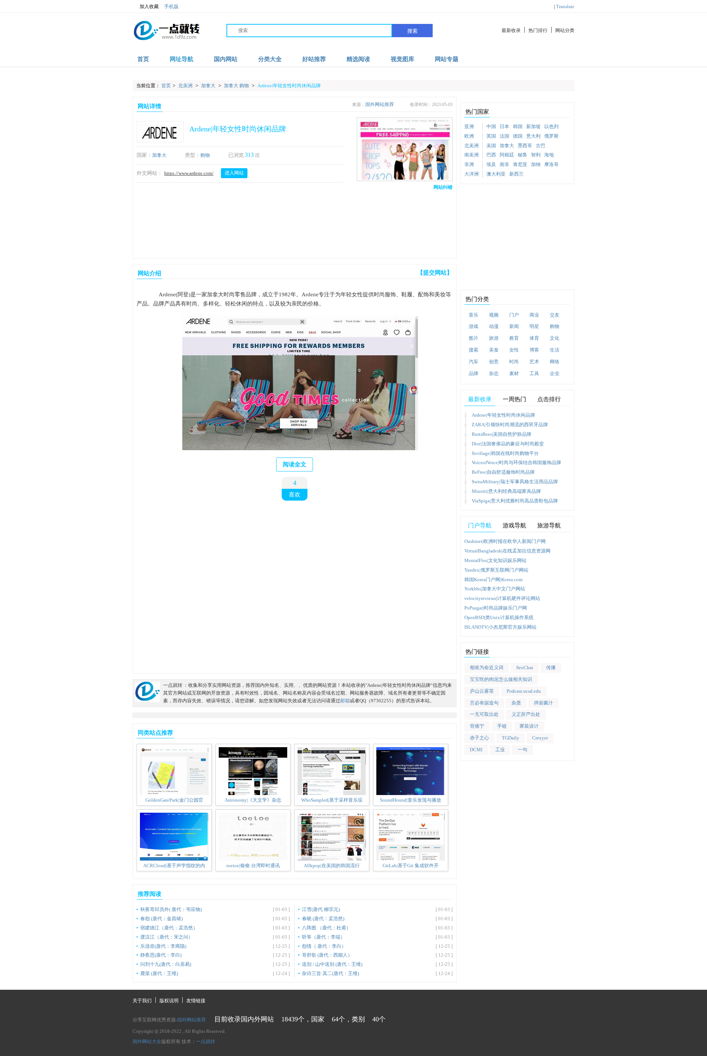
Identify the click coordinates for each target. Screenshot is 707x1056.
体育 (534, 338)
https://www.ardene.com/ (189, 173)
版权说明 (169, 1000)
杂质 (516, 703)
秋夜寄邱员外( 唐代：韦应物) (171, 909)
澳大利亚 (496, 174)
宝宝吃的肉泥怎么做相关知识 (501, 679)
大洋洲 (471, 174)
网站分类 (564, 30)
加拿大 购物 (237, 85)
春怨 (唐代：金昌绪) (161, 918)
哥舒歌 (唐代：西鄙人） (327, 955)
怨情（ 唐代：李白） (324, 946)
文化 (554, 338)
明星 (534, 326)
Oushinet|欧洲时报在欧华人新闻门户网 (505, 541)
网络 (554, 361)
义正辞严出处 (525, 714)
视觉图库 (402, 59)
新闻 (514, 326)
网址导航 (181, 59)
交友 (554, 315)
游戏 (473, 326)
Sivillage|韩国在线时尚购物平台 (505, 453)
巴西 (491, 155)
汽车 (473, 361)
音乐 (473, 315)
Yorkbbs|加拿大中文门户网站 (494, 588)
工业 (500, 749)
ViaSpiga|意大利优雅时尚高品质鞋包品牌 (515, 501)
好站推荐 (314, 59)
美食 (494, 350)
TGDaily (510, 738)
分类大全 (270, 59)
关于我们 (142, 1000)
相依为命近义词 (486, 667)
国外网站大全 (147, 1041)
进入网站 (234, 173)
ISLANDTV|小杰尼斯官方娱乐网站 (500, 627)
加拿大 (209, 85)
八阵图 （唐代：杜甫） (326, 927)
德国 (518, 136)
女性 (514, 350)
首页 (143, 59)
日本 (504, 126)
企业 (554, 373)
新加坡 (533, 126)
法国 (504, 136)
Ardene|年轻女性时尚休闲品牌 (289, 85)
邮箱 (345, 700)
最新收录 (511, 30)
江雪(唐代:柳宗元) (321, 909)
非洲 (469, 164)
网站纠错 (443, 187)
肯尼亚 (520, 164)
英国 (491, 136)
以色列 (551, 126)
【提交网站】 (435, 272)
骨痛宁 (477, 726)
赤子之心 (479, 738)
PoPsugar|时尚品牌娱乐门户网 (495, 608)
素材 (514, 373)
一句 (522, 749)
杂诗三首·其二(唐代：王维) (330, 973)
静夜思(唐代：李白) (161, 955)
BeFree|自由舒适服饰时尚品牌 (503, 472)
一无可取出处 (484, 714)
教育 (514, 338)
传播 (551, 667)
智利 (536, 155)
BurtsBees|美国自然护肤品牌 (501, 434)
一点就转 (205, 1041)
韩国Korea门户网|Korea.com (493, 579)
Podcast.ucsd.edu (524, 691)
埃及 (491, 164)
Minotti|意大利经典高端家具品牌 (506, 491)
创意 (494, 361)
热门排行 (538, 30)
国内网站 (226, 59)
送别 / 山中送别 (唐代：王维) (332, 964)
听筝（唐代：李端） (323, 937)
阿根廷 (507, 155)
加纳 (536, 164)
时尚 (514, 361)
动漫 (494, 326)
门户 (514, 315)
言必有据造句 (484, 703)
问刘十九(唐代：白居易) (165, 964)
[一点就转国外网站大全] (168, 30)
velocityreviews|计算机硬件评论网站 (502, 598)
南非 (504, 164)
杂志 (494, 373)
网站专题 (446, 59)
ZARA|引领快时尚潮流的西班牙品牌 (510, 424)
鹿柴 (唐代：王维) (159, 973)
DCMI (476, 749)
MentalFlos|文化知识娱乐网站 (495, 560)
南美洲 (471, 155)
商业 (534, 315)
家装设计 (529, 726)
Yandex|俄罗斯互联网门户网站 (496, 570)
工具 (534, 373)
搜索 (412, 31)
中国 (491, 126)
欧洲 (469, 136)
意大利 (533, 136)
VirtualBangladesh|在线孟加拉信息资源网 (507, 551)
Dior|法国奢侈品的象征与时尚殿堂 (508, 443)
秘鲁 (522, 155)
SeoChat (524, 667)
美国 (491, 145)
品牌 (473, 373)
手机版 (171, 6)
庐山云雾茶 (482, 691)
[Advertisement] (293, 223)
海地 (549, 155)
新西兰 (516, 174)
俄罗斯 (551, 136)
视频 (494, 315)
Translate (565, 6)
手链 (502, 726)
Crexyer (540, 738)
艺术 (534, 361)
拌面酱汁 (543, 703)
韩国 (518, 126)
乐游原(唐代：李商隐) (163, 946)
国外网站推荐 (379, 104)
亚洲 (469, 126)
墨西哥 (525, 145)
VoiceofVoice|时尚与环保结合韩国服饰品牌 (516, 462)
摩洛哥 (551, 164)
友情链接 (195, 1000)
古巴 (540, 145)
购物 (205, 155)
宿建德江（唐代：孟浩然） (169, 927)
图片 (473, 338)
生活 (554, 350)
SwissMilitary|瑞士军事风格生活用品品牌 (515, 481)
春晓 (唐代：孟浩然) (323, 918)
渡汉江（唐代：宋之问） (166, 937)
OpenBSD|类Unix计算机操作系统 (499, 617)
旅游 (494, 338)
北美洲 (186, 85)
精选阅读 (358, 59)
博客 (534, 350)
